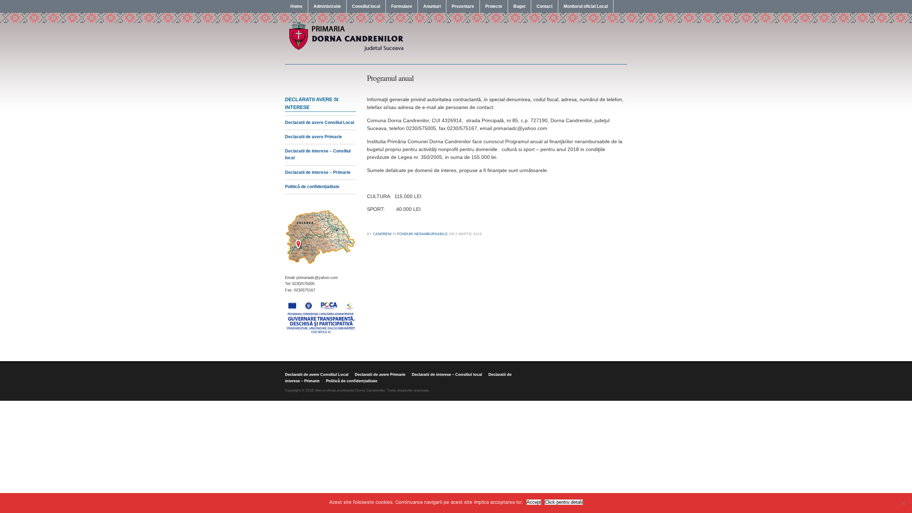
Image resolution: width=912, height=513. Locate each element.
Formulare (401, 6)
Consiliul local (366, 6)
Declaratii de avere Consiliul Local (319, 122)
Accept (534, 502)
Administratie (327, 6)
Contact (545, 6)
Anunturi (432, 6)
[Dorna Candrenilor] (345, 50)
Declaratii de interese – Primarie (318, 172)
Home (296, 6)
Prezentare (463, 6)
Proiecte (493, 6)
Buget (519, 6)
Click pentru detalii (564, 502)
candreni (382, 234)
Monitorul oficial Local (586, 6)
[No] (903, 503)
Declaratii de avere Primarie (313, 136)
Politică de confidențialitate (312, 186)
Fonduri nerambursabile (422, 234)
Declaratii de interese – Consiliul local (447, 374)
